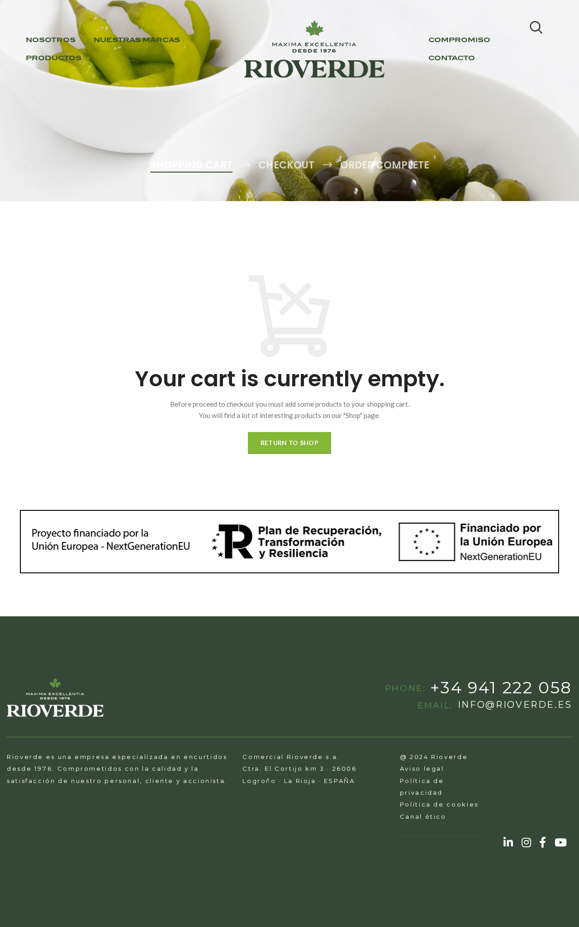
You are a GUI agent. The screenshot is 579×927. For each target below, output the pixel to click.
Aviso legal (422, 768)
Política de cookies (439, 804)
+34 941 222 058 (501, 688)
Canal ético (423, 816)
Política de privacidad (422, 786)
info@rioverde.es (515, 705)
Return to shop (289, 443)
